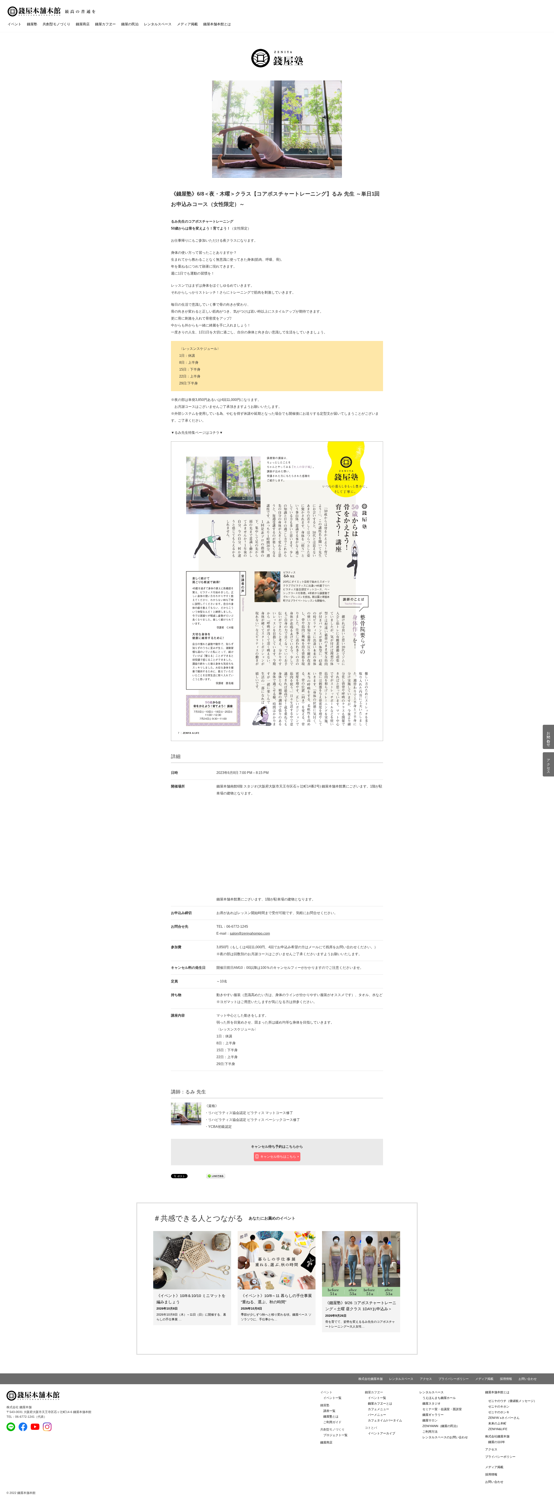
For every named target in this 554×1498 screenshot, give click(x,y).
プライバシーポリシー (453, 1379)
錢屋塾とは (330, 1416)
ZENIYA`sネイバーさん (504, 1417)
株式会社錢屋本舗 (370, 1379)
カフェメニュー (378, 1409)
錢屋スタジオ (431, 1403)
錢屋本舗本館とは (217, 24)
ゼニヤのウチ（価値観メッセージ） (512, 1401)
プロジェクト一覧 (335, 1435)
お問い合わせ (528, 1379)
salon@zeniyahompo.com (250, 933)
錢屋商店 (83, 24)
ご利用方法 (430, 1431)
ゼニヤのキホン (498, 1406)
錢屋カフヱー (105, 24)
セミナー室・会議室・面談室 (442, 1409)
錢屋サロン (430, 1420)
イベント (14, 24)
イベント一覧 (332, 1398)
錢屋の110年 (496, 1442)
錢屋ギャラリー (433, 1414)
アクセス (426, 1379)
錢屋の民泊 (129, 24)
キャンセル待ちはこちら (278, 1156)
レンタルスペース (158, 24)
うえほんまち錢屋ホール (439, 1398)
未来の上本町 (497, 1423)
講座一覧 (329, 1411)
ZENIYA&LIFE (497, 1429)
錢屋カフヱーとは (380, 1403)
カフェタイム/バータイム (385, 1420)
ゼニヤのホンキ (498, 1412)
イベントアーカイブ (381, 1433)
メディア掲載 (187, 24)
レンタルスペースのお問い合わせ (445, 1437)
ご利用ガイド (332, 1422)
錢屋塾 (32, 24)
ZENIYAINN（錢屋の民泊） (440, 1426)
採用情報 (506, 1379)
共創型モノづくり (56, 24)
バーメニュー (377, 1414)
